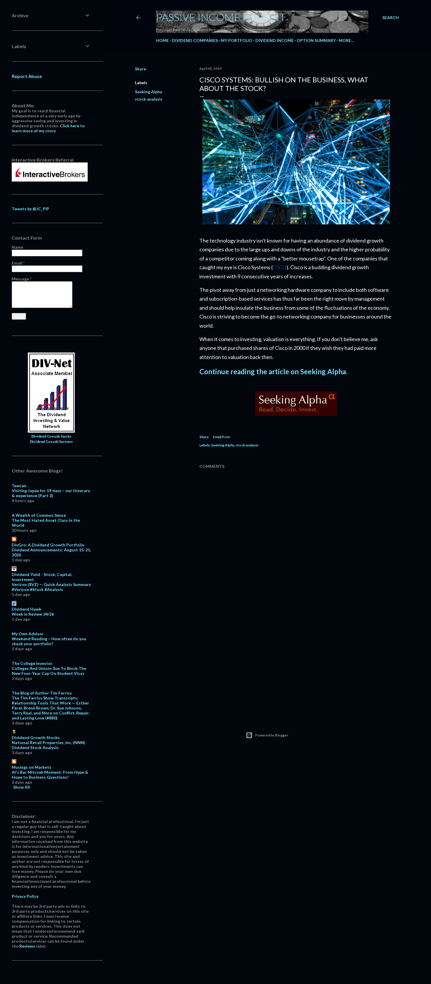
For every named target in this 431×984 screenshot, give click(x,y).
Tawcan (19, 485)
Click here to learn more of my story (48, 128)
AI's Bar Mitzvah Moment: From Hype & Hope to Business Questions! (50, 775)
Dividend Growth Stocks (51, 436)
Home (162, 40)
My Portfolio (236, 40)
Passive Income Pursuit (221, 17)
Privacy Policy (25, 896)
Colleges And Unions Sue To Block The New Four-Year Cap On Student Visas (49, 671)
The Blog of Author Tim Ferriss (42, 692)
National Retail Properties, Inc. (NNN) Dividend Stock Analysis (48, 745)
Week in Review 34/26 (33, 614)
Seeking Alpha (148, 91)
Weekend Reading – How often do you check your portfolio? (49, 641)
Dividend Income (274, 40)
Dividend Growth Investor (51, 442)
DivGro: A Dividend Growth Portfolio (48, 544)
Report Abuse (27, 76)
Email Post (221, 437)
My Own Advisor (28, 633)
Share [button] (140, 68)
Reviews (27, 946)
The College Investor (32, 663)
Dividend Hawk (26, 609)
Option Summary (316, 40)
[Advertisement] (296, 661)
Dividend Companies (195, 40)
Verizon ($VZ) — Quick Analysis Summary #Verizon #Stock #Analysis (51, 587)
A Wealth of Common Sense (39, 515)
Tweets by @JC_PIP (30, 208)
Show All (21, 787)
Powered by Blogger (271, 735)
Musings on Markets (31, 767)
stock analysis (148, 98)
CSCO (279, 267)
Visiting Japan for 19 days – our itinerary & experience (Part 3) (51, 493)
